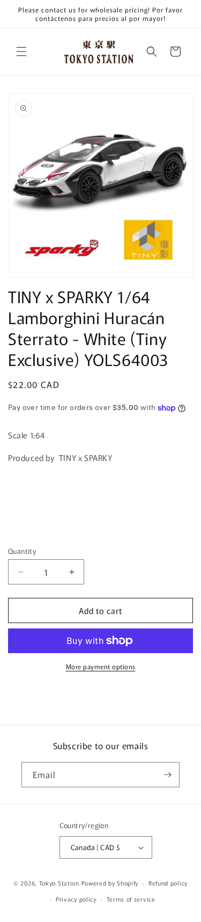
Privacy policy (76, 899)
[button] (21, 51)
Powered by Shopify (110, 883)
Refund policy (168, 883)
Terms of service (131, 899)
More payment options (101, 666)
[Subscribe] (167, 774)
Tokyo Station (60, 883)
